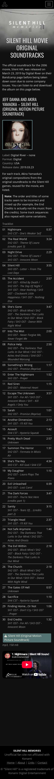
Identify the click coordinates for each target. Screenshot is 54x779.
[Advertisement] (27, 712)
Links (31, 762)
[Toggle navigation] (49, 4)
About (21, 762)
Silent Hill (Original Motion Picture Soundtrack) (22, 638)
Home (11, 762)
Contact (42, 762)
